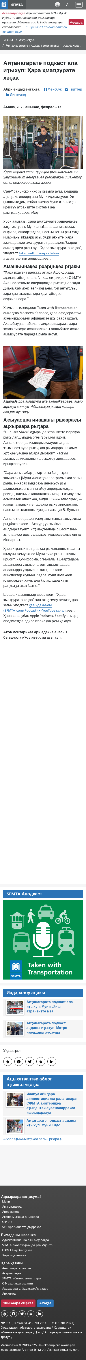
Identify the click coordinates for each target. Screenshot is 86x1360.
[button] (57, 4)
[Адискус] (43, 695)
